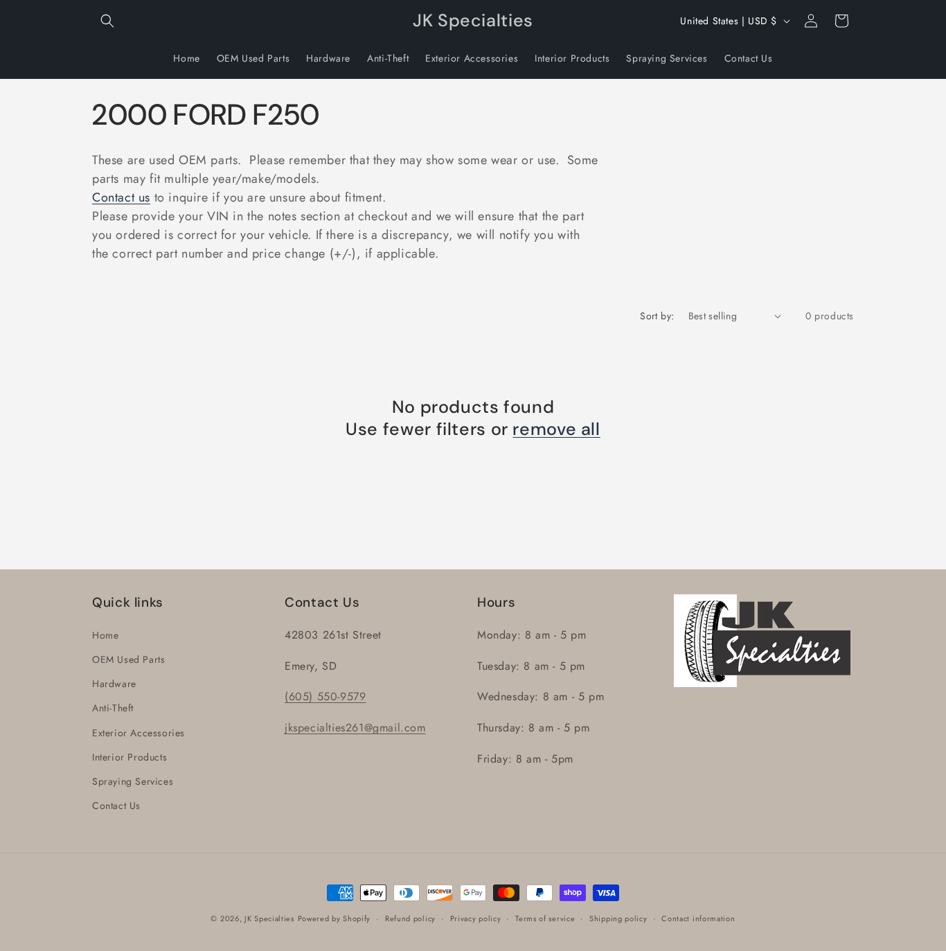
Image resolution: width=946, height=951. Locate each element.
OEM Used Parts (128, 659)
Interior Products (129, 757)
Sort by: (657, 316)
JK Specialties (269, 918)
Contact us (121, 197)
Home (105, 635)
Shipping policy (618, 918)
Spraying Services (132, 781)
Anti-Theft (113, 708)
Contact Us (116, 805)
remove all (556, 429)
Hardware (114, 684)
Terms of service (545, 918)
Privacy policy (475, 918)
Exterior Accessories (138, 733)
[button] (107, 21)
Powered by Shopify (334, 918)
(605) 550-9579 (325, 696)
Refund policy (410, 918)
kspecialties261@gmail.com (357, 728)
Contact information (698, 918)
